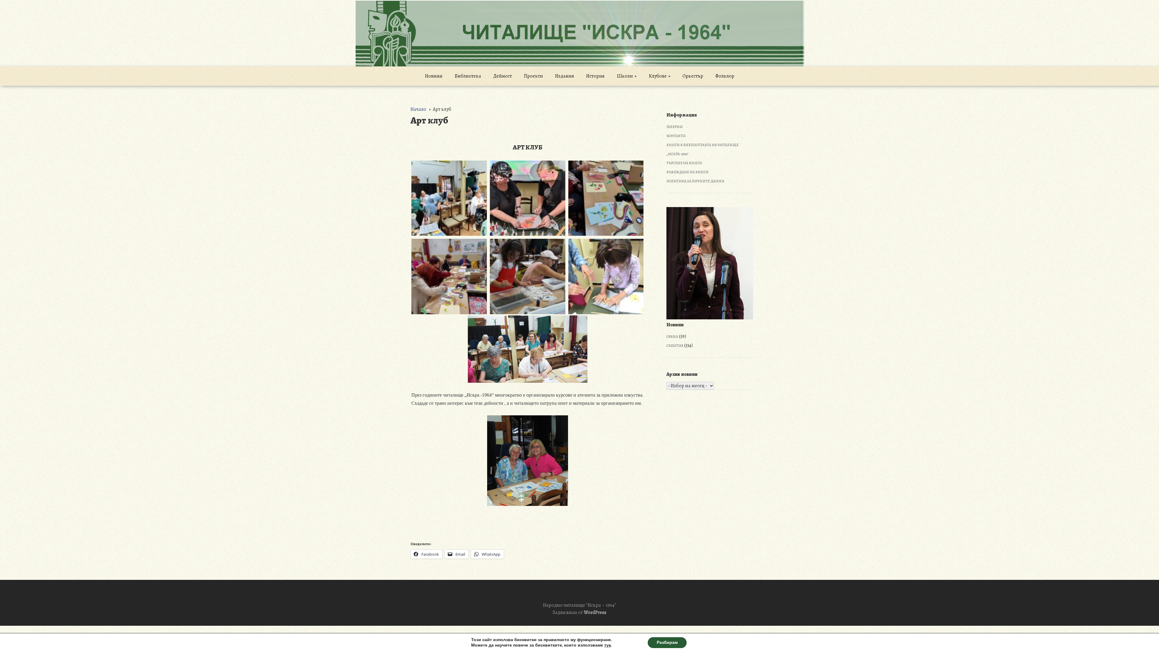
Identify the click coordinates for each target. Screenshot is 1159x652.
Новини (433, 76)
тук (607, 645)
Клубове (658, 76)
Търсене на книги (684, 163)
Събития (674, 345)
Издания (564, 76)
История (595, 76)
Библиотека (468, 76)
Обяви (672, 336)
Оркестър (692, 76)
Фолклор (724, 76)
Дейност (502, 76)
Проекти (533, 76)
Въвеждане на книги (687, 172)
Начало (418, 109)
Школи (625, 76)
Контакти (676, 135)
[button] (449, 198)
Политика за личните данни (695, 181)
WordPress (595, 612)
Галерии (674, 126)
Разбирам (667, 642)
